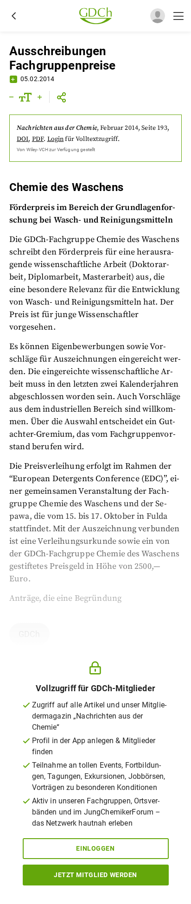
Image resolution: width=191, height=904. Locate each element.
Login (55, 139)
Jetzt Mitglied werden (95, 875)
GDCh (29, 634)
